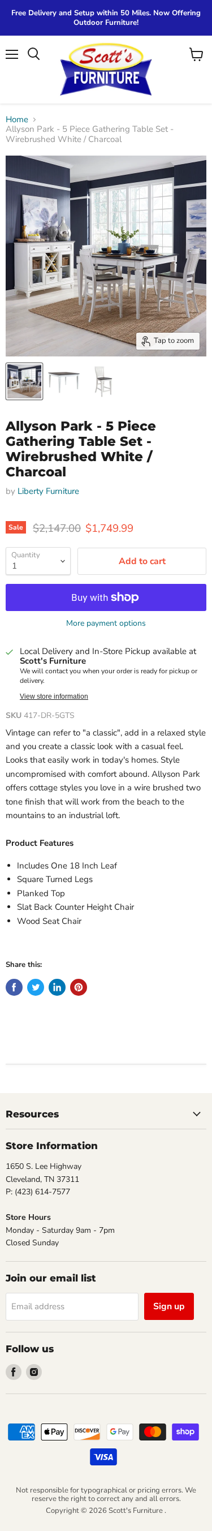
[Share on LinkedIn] (57, 987)
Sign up (169, 1306)
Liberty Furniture (48, 491)
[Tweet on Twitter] (35, 987)
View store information (54, 696)
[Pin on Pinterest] (78, 987)
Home (17, 119)
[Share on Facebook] (14, 987)
